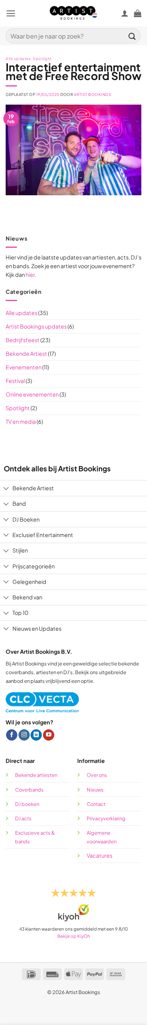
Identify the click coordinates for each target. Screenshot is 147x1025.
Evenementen (23, 367)
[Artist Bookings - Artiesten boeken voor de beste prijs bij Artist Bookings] (74, 13)
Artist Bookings (93, 94)
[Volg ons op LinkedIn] (36, 735)
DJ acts (23, 818)
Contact (96, 804)
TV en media (21, 421)
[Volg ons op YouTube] (48, 735)
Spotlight (18, 407)
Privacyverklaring (106, 818)
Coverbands (29, 790)
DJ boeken (27, 804)
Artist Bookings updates (36, 326)
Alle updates (21, 312)
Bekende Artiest (26, 353)
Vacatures (99, 855)
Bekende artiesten (36, 775)
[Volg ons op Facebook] (11, 735)
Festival (15, 380)
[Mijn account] (125, 13)
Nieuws (95, 790)
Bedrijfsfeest (23, 340)
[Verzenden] (132, 35)
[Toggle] (6, 489)
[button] (11, 13)
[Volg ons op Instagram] (24, 735)
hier (30, 274)
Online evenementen (32, 394)
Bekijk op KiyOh (73, 936)
